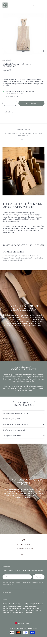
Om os (5, 600)
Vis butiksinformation (12, 96)
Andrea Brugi (7, 60)
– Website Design (31, 628)
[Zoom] (43, 51)
